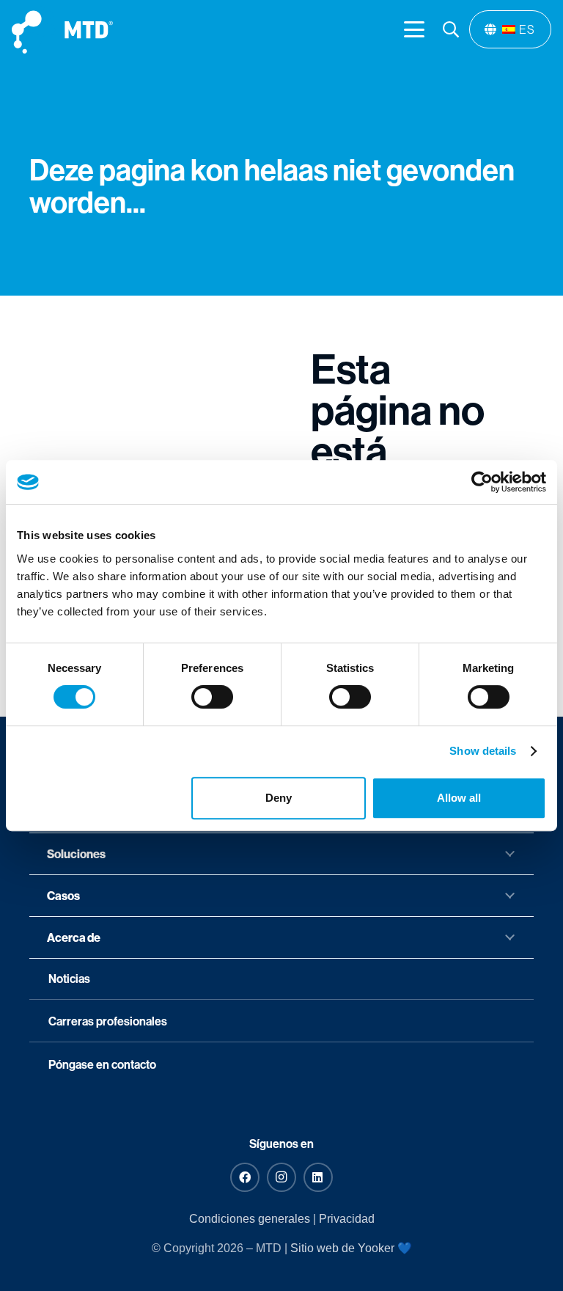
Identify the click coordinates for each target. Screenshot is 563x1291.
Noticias (69, 978)
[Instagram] (281, 1177)
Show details (482, 751)
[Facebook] (245, 1177)
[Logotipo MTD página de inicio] (62, 30)
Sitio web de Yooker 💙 (351, 1248)
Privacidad (347, 1219)
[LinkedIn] (318, 1177)
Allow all (459, 797)
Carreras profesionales (107, 1021)
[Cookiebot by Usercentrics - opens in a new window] (482, 482)
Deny (278, 797)
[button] (414, 29)
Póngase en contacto (102, 1064)
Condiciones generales (249, 1219)
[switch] (212, 697)
